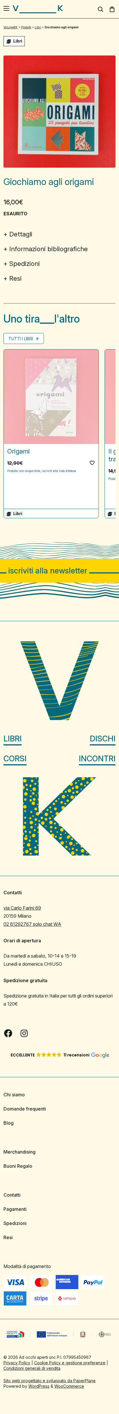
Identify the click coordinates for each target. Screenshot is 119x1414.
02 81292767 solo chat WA (32, 924)
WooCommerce (69, 1386)
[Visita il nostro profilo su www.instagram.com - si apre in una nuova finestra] (24, 1033)
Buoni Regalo (17, 1166)
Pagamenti (15, 1209)
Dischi (103, 738)
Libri (12, 738)
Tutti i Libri (21, 338)
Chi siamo (14, 1094)
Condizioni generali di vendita (31, 1368)
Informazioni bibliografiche (48, 249)
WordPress (38, 1386)
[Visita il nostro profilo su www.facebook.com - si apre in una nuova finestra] (8, 1033)
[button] (92, 463)
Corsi (15, 758)
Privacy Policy (16, 1362)
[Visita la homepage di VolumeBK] (38, 9)
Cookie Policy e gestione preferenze (69, 1362)
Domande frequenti (24, 1109)
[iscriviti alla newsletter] (59, 571)
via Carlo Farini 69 (22, 908)
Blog (8, 1123)
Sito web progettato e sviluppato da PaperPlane (49, 1380)
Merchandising (19, 1152)
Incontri (97, 758)
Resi (15, 278)
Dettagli (20, 234)
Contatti (12, 1195)
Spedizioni (24, 263)
